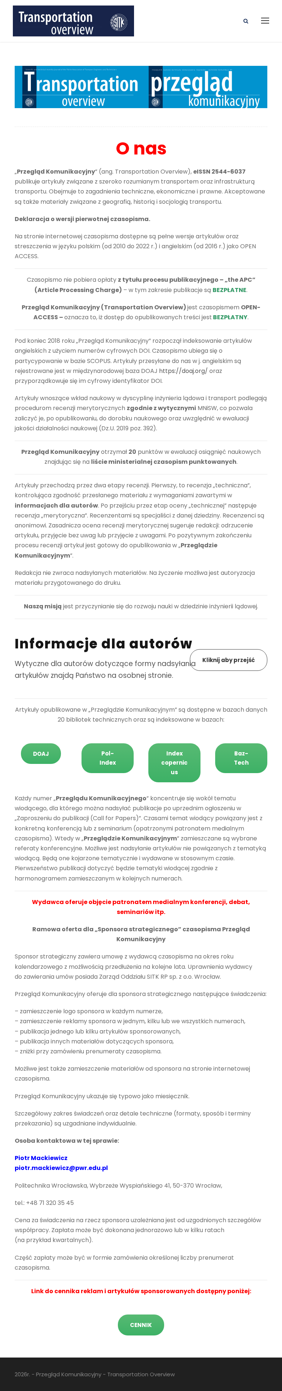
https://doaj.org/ (183, 371)
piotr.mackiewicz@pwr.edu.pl (61, 1168)
